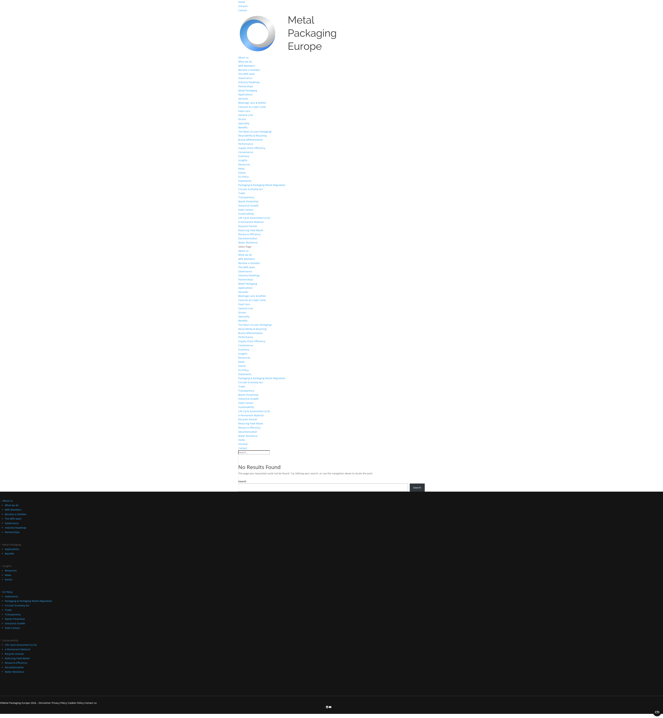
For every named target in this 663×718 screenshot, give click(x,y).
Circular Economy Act (250, 189)
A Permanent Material (251, 222)
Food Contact (245, 209)
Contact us (90, 703)
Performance (245, 144)
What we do (245, 61)
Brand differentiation (250, 139)
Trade (241, 193)
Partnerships (245, 86)
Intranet (243, 6)
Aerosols (243, 98)
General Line (245, 115)
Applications (245, 94)
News (241, 168)
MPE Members (246, 65)
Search (242, 481)
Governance (245, 78)
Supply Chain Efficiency (251, 148)
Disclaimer (45, 703)
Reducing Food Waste (250, 230)
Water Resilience (248, 242)
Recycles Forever (247, 226)
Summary (243, 156)
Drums (242, 119)
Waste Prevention (248, 201)
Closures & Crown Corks (252, 107)
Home (241, 2)
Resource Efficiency (249, 234)
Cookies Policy (76, 703)
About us (243, 57)
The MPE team (246, 74)
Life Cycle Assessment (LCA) (254, 217)
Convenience (245, 152)
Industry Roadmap (249, 82)
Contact (242, 10)
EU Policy (243, 176)
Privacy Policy (59, 703)
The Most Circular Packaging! (255, 131)
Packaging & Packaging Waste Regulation (261, 185)
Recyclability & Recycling (252, 135)
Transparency (246, 197)
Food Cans (244, 111)
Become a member (249, 70)
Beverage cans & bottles (252, 102)
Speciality (243, 123)
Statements (244, 180)
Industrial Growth (248, 205)
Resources (244, 164)
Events (242, 172)
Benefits (243, 127)
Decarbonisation (247, 238)
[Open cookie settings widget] (657, 712)
